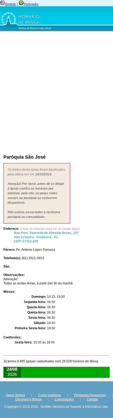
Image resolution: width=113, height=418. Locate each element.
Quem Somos (15, 395)
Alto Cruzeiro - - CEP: (46, 237)
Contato (92, 399)
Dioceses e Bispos (28, 399)
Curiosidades (64, 399)
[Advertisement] (56, 91)
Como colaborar (49, 395)
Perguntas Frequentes (90, 395)
